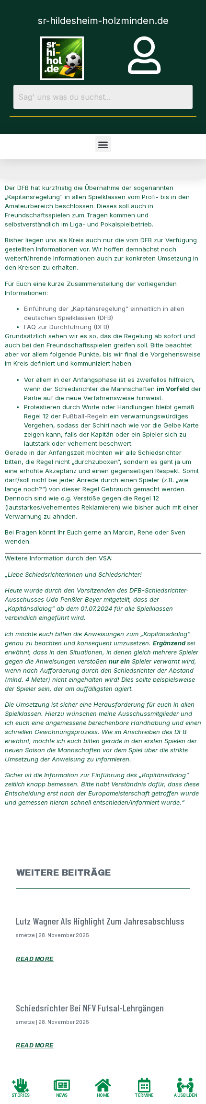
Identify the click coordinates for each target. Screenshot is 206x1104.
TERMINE (144, 1095)
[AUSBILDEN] (185, 1085)
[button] (103, 144)
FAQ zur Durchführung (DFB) (66, 327)
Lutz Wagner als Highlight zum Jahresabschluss (100, 920)
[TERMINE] (144, 1085)
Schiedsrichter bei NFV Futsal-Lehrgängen (90, 1007)
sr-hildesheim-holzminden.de (103, 20)
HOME (103, 1095)
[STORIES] (20, 1085)
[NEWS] (62, 1085)
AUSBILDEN (185, 1095)
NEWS (62, 1095)
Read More (35, 959)
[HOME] (103, 1085)
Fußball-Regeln (85, 416)
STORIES (20, 1095)
